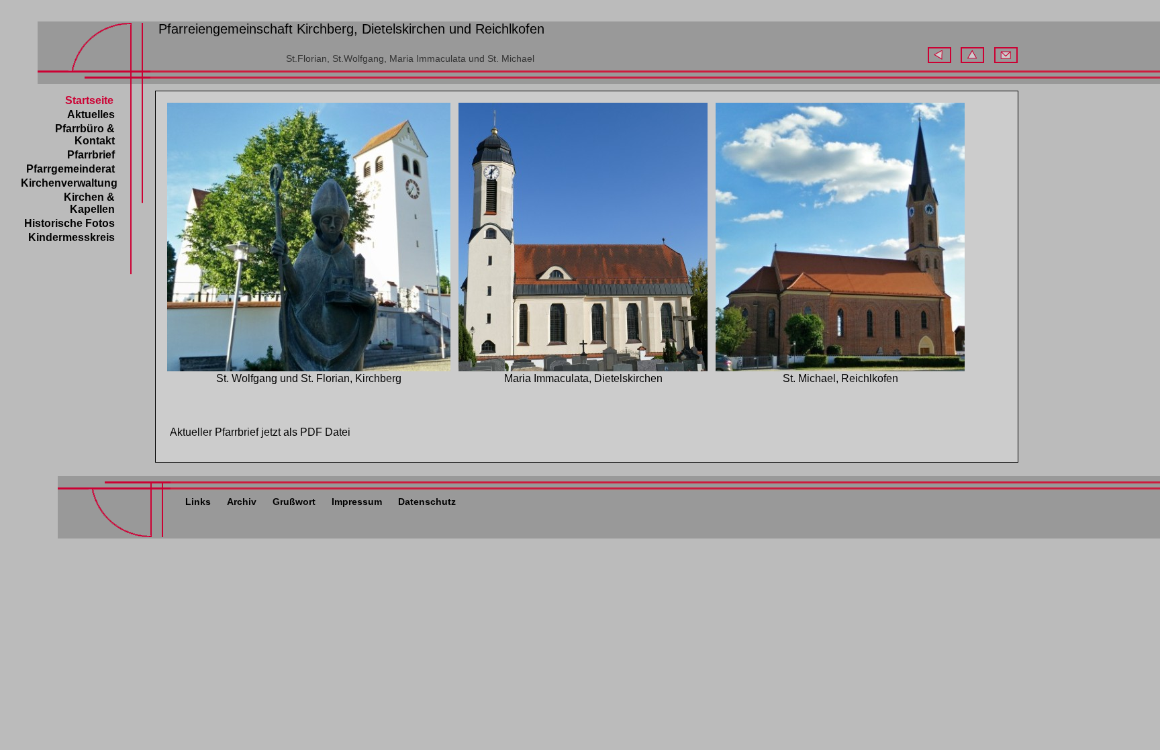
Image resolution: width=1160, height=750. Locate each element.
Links (198, 501)
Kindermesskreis (71, 237)
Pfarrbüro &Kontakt (85, 134)
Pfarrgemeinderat (70, 169)
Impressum (357, 501)
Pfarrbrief (91, 154)
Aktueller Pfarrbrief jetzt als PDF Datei (260, 432)
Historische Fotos (69, 223)
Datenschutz (427, 501)
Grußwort (294, 501)
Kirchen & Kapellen (89, 203)
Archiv (241, 501)
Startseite (89, 100)
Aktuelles (91, 114)
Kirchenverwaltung (69, 183)
